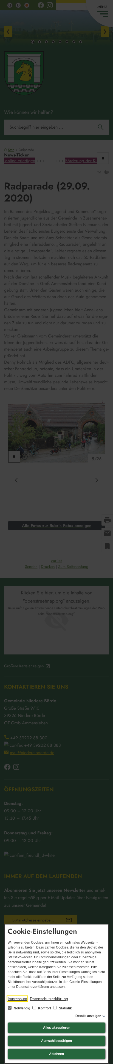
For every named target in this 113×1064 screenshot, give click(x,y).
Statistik (65, 1008)
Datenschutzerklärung (49, 999)
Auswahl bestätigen (56, 1041)
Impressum (17, 999)
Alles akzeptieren (56, 1028)
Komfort (44, 1008)
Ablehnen (56, 1054)
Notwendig (22, 1008)
